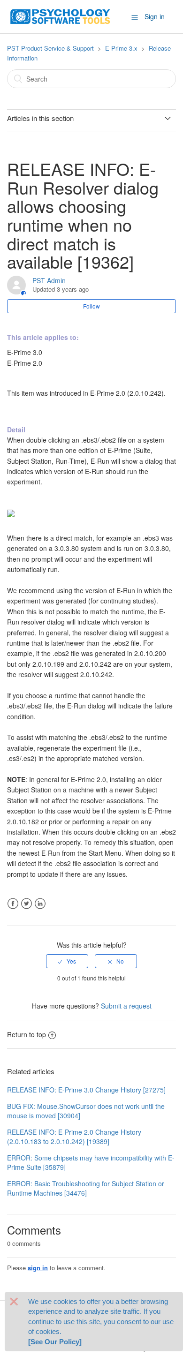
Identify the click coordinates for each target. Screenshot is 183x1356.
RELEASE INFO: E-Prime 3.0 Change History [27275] (86, 1089)
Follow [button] (91, 306)
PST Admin (49, 280)
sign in (38, 1267)
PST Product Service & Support (50, 48)
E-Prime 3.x (121, 48)
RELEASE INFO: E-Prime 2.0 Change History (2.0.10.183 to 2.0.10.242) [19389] (74, 1136)
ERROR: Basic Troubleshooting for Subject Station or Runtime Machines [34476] (85, 1188)
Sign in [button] (155, 16)
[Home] (60, 15)
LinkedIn (40, 904)
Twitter (26, 904)
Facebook (13, 904)
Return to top (26, 1034)
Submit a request (126, 1005)
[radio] (67, 961)
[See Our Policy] (55, 1342)
